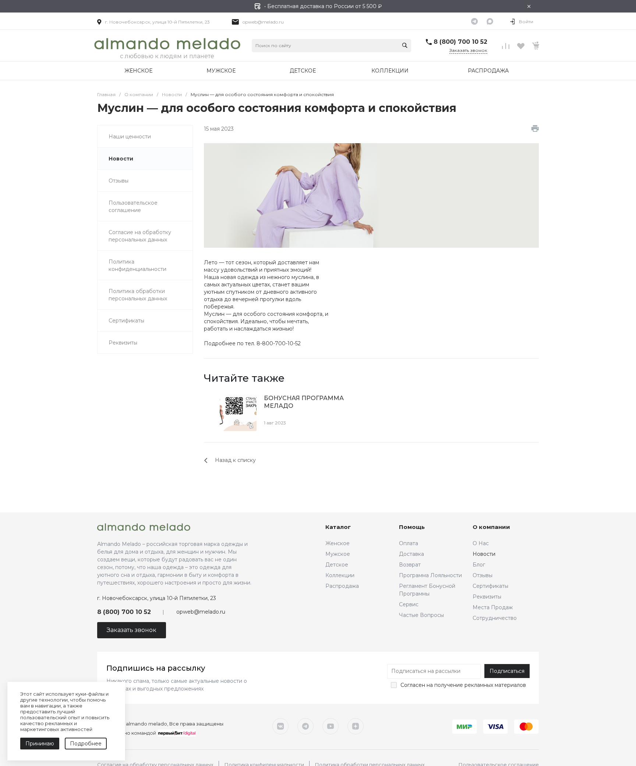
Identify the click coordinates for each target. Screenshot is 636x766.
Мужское (337, 554)
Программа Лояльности (430, 575)
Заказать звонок (468, 50)
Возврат (410, 564)
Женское (337, 543)
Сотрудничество (495, 618)
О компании (491, 526)
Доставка (411, 554)
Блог (479, 564)
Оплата (408, 543)
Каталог (338, 526)
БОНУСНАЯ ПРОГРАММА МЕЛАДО (304, 402)
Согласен (412, 685)
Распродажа (342, 586)
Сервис (408, 604)
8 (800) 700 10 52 (460, 41)
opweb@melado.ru (263, 22)
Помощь (412, 526)
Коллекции (339, 575)
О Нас (481, 543)
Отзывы (482, 575)
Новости (484, 554)
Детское (336, 564)
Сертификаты (490, 586)
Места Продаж (493, 607)
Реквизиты (487, 596)
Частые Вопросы (421, 615)
